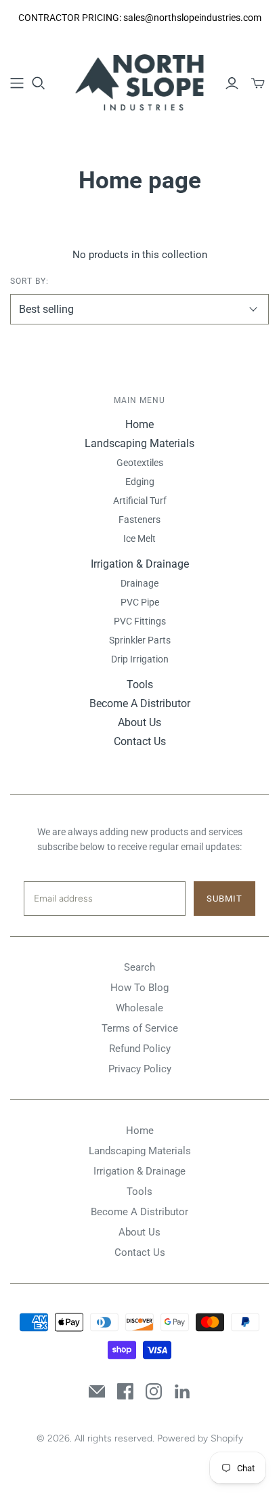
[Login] (232, 83)
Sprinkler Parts (140, 640)
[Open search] (38, 83)
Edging (139, 481)
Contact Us (140, 741)
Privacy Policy (139, 1069)
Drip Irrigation (140, 659)
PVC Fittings (140, 621)
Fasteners (139, 519)
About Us (139, 722)
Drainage (139, 583)
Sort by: (29, 281)
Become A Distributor (139, 703)
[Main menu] (17, 83)
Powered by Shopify (200, 1438)
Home (139, 424)
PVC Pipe (140, 602)
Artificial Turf (140, 500)
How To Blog (139, 988)
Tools (140, 684)
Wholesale (139, 1008)
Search (139, 967)
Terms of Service (140, 1028)
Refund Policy (140, 1048)
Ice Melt (139, 538)
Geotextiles (139, 462)
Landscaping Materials (139, 443)
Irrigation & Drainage (140, 563)
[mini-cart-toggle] (258, 83)
